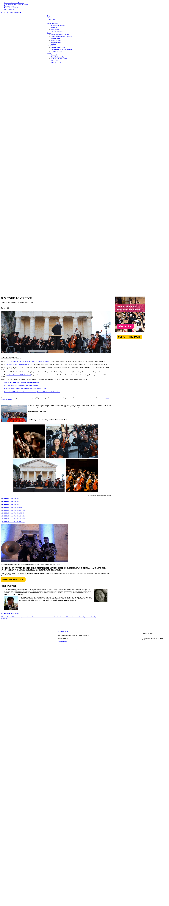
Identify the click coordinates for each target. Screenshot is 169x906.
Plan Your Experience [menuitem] (57, 31)
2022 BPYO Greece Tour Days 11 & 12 (13, 516)
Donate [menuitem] (49, 53)
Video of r (25, 388)
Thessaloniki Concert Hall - (18, 364)
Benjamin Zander (13, 12)
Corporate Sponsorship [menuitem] (57, 57)
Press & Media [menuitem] (51, 19)
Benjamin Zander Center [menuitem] (58, 47)
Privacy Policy (62, 641)
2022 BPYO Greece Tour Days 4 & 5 (12, 507)
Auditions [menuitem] (53, 44)
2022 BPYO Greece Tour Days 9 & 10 (13, 513)
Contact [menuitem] (49, 17)
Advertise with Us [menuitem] (56, 62)
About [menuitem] (49, 33)
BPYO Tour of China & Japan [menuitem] (59, 58)
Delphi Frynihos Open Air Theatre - (19, 375)
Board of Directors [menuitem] (56, 40)
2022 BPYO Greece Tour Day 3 (11, 504)
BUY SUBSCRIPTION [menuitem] (11, 7)
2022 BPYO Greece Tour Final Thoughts (13, 522)
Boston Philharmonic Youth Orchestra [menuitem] (16, 4)
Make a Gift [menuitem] (54, 55)
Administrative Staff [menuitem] (56, 42)
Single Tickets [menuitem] (55, 29)
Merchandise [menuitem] (54, 60)
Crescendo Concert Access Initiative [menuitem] (61, 49)
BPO (2, 12)
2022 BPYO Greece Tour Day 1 (11, 498)
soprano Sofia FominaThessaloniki (32, 392)
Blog (19, 12)
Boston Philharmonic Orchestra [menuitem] (14, 3)
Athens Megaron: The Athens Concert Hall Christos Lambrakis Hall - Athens (27, 361)
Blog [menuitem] (48, 16)
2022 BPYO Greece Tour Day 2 (11, 501)
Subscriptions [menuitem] (55, 27)
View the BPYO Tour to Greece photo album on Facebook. (21, 382)
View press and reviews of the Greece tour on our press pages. (21, 385)
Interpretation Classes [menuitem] (57, 51)
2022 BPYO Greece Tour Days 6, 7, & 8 (13, 510)
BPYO (6, 12)
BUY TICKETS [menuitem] (9, 9)
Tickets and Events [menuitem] (52, 23)
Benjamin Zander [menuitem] (9, 6)
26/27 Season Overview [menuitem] (58, 25)
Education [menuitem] (50, 45)
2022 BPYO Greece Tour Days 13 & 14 (13, 519)
